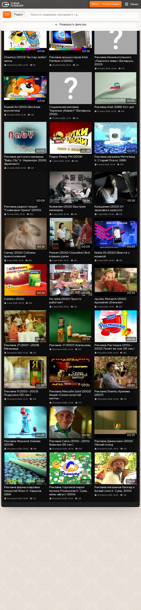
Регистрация (111, 4)
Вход (95, 4)
